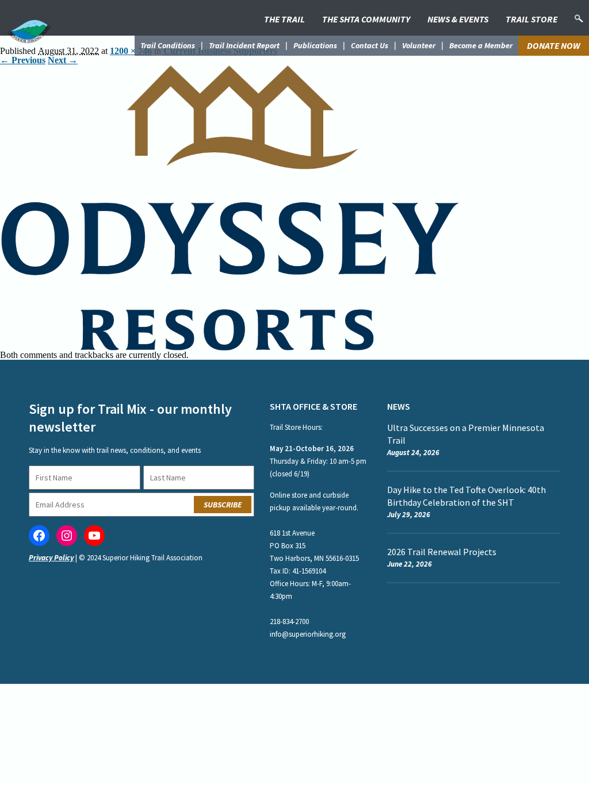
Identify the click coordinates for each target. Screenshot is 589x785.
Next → (63, 60)
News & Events (457, 19)
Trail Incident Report (244, 45)
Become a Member (480, 45)
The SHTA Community (366, 19)
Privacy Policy (51, 558)
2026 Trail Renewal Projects (441, 551)
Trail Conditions (167, 45)
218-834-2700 (289, 621)
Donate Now (553, 45)
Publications (315, 45)
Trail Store (531, 19)
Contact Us (369, 45)
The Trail (284, 19)
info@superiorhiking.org (308, 634)
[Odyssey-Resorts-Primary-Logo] (230, 69)
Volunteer (418, 45)
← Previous (22, 60)
